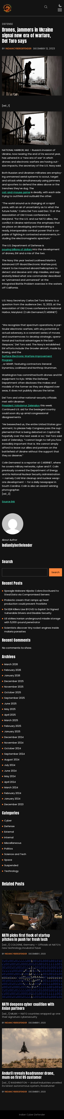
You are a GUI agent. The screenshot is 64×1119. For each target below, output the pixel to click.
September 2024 (14, 754)
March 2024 (11, 787)
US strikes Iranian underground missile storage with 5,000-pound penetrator (32, 620)
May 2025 (10, 709)
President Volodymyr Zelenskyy (21, 405)
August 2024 (11, 759)
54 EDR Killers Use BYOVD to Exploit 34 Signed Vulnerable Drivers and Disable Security (31, 611)
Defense (7, 24)
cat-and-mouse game (16, 192)
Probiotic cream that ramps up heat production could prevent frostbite (26, 601)
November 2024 (13, 742)
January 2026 (12, 675)
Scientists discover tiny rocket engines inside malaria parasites (31, 629)
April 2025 (10, 714)
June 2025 (10, 703)
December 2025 (14, 681)
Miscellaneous (12, 843)
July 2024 (9, 765)
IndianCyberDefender (18, 48)
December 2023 (13, 804)
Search (7, 561)
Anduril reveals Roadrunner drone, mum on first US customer (28, 1075)
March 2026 (11, 664)
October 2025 (12, 692)
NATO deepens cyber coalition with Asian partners (28, 1006)
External (9, 831)
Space (8, 859)
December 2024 (14, 737)
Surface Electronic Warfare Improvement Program (27, 358)
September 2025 (14, 698)
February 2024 (12, 793)
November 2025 (13, 686)
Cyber (8, 820)
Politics (8, 848)
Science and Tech (15, 854)
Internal (8, 837)
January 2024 (12, 798)
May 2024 (10, 776)
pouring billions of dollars (17, 249)
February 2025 (12, 726)
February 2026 (12, 670)
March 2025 (11, 720)
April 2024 (10, 782)
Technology (11, 871)
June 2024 (10, 770)
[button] (60, 10)
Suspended (11, 865)
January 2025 (12, 731)
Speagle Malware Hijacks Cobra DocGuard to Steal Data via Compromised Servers (31, 592)
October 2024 (12, 748)
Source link (8, 501)
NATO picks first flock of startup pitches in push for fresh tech (26, 937)
